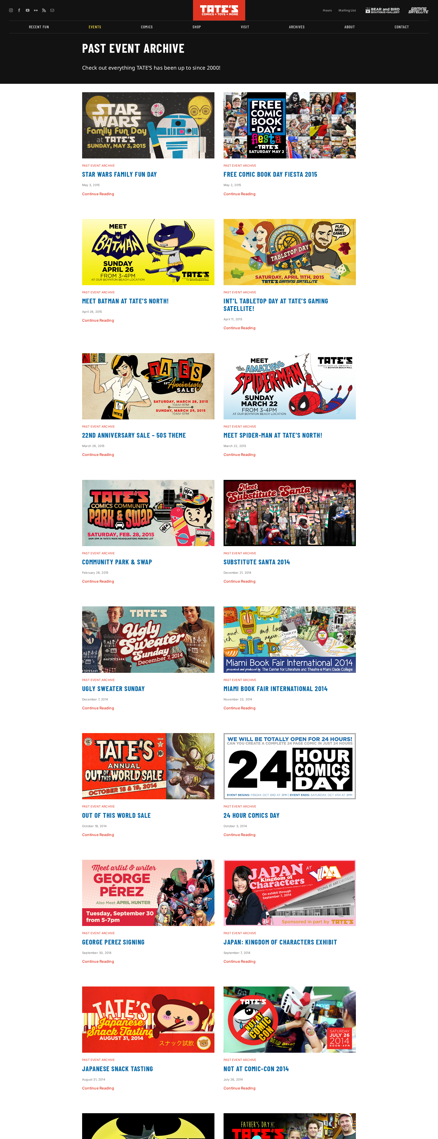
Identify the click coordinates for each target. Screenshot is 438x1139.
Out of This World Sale (116, 815)
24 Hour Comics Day (252, 815)
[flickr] (36, 10)
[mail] (52, 10)
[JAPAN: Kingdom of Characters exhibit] (290, 863)
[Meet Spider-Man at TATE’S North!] (290, 357)
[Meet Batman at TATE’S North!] (148, 223)
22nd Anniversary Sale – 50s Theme (134, 435)
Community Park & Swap (117, 562)
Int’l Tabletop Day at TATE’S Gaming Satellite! (276, 304)
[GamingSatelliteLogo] (417, 9)
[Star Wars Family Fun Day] (148, 96)
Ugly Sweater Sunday (113, 688)
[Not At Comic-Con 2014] (290, 990)
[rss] (44, 10)
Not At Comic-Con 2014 (256, 1068)
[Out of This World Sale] (148, 737)
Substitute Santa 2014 (257, 562)
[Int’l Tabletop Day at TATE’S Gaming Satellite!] (290, 223)
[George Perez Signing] (148, 863)
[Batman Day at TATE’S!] (148, 1117)
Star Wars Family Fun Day (119, 174)
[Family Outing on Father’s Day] (290, 1117)
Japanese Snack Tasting (117, 1068)
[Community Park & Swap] (148, 484)
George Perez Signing (113, 942)
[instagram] (11, 10)
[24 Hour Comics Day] (290, 737)
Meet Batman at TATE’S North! (125, 301)
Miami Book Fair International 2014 (276, 688)
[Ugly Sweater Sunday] (148, 610)
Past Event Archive (98, 165)
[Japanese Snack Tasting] (148, 990)
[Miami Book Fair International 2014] (290, 610)
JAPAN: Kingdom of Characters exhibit (280, 942)
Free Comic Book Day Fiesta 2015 (271, 174)
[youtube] (27, 10)
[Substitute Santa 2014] (290, 484)
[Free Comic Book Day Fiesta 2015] (290, 96)
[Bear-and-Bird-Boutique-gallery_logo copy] (382, 9)
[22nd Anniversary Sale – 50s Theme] (148, 357)
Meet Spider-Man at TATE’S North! (273, 435)
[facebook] (19, 10)
